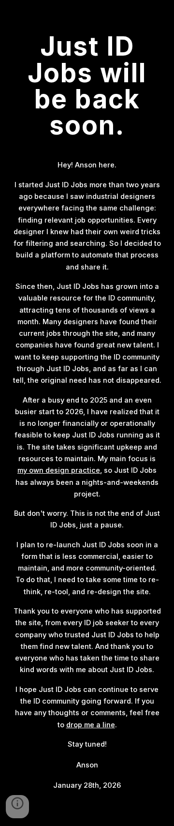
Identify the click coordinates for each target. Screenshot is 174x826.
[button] (17, 806)
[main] (87, 85)
